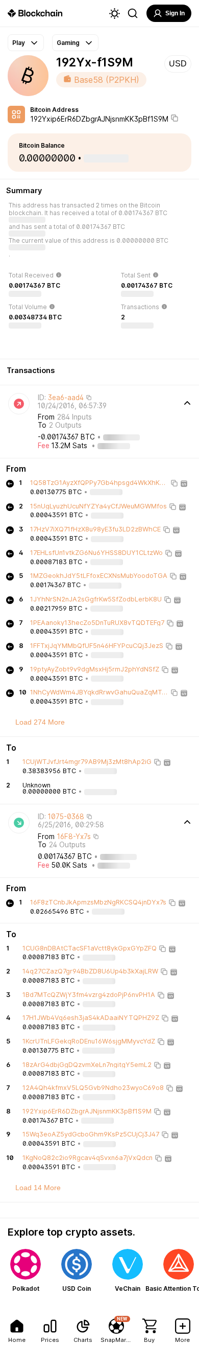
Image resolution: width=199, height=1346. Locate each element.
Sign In (175, 13)
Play (18, 43)
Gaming (68, 43)
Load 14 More (38, 1187)
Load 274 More (40, 722)
